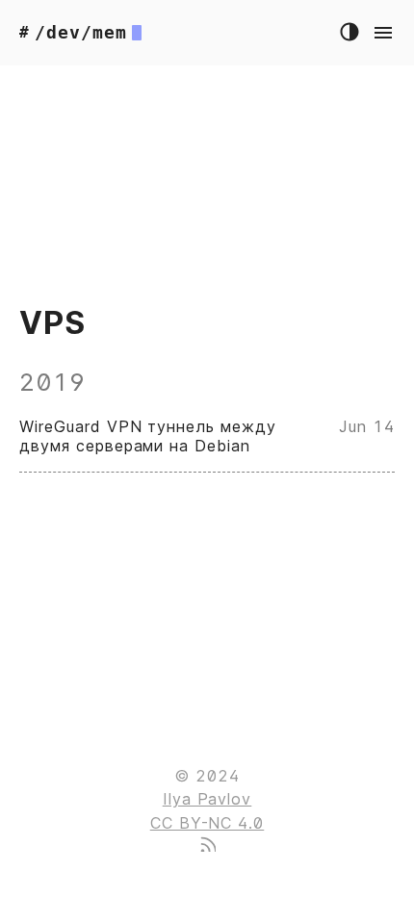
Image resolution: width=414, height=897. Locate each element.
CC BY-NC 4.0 (207, 823)
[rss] (207, 846)
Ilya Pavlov (207, 798)
